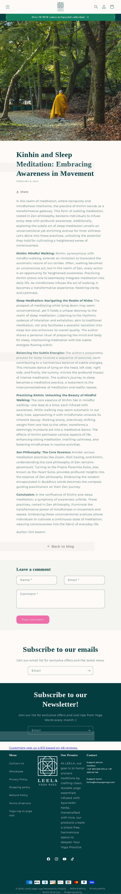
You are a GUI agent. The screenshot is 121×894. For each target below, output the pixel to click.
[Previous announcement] (6, 17)
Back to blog (63, 546)
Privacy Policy (18, 779)
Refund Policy (18, 795)
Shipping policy (19, 787)
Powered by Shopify (55, 889)
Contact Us (16, 763)
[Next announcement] (114, 17)
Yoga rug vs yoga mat (20, 813)
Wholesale (16, 771)
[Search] (96, 7)
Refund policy (78, 888)
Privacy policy (97, 888)
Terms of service (20, 803)
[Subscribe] (89, 670)
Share (24, 191)
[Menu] (8, 7)
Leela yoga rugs (34, 889)
